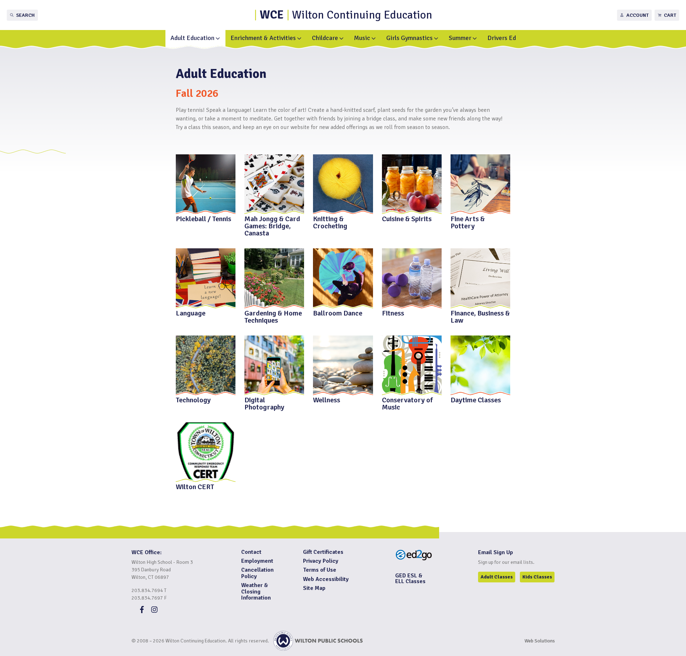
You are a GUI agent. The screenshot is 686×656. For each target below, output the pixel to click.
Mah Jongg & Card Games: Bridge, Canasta (272, 225)
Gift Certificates (323, 552)
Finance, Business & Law (480, 316)
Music (362, 38)
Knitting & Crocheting (330, 222)
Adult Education (192, 38)
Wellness (326, 400)
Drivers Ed (501, 38)
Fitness (393, 313)
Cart (670, 15)
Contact (251, 552)
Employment (257, 561)
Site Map (314, 588)
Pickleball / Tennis (203, 218)
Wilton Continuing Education (346, 15)
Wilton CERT (195, 486)
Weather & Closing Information (256, 591)
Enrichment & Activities (263, 38)
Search (25, 15)
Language (190, 313)
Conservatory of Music (407, 403)
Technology (193, 400)
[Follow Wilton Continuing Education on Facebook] (142, 611)
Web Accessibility (326, 579)
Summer (460, 38)
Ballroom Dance (337, 313)
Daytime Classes (476, 400)
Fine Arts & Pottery (468, 222)
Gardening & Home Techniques (273, 316)
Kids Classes (537, 577)
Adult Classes (497, 577)
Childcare (325, 38)
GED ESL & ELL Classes (410, 578)
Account (637, 15)
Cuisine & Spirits (407, 218)
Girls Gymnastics (409, 38)
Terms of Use (319, 569)
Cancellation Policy (257, 573)
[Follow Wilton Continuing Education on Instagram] (154, 611)
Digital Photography (264, 403)
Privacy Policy (320, 561)
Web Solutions (540, 641)
